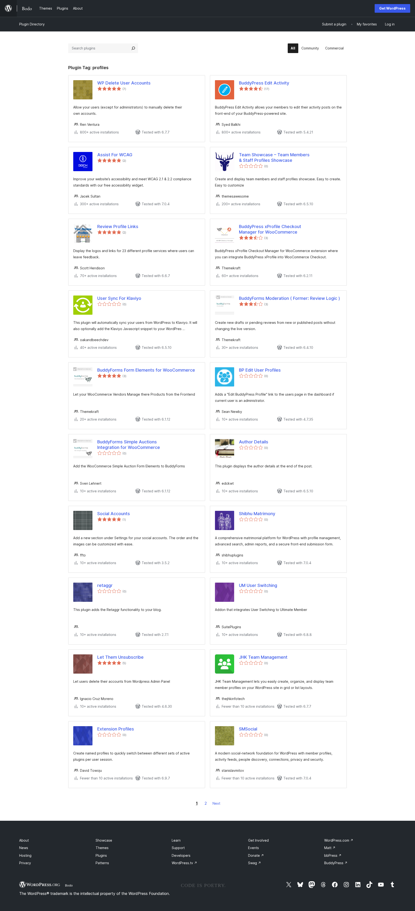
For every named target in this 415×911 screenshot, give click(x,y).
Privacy (25, 863)
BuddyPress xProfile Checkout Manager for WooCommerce (270, 229)
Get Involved (258, 840)
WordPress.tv (184, 863)
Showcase (104, 840)
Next (216, 803)
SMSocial (248, 728)
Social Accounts (113, 513)
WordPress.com (338, 840)
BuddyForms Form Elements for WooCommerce (146, 370)
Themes (102, 848)
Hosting (25, 855)
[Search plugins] (133, 48)
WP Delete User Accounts (124, 82)
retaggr (105, 585)
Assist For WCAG (114, 154)
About (24, 840)
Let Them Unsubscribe (120, 657)
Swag (254, 863)
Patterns (102, 863)
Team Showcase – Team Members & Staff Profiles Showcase (274, 157)
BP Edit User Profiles (260, 370)
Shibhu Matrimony (257, 513)
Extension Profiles (115, 728)
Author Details (253, 441)
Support (178, 848)
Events (253, 848)
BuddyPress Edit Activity (264, 82)
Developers (181, 855)
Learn (176, 840)
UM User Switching (258, 585)
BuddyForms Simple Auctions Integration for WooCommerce (128, 444)
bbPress (333, 855)
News (23, 848)
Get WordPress (392, 8)
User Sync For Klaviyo (119, 298)
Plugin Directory (32, 24)
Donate (256, 855)
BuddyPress (336, 863)
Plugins (101, 855)
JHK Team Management (263, 657)
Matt (330, 848)
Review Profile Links (117, 226)
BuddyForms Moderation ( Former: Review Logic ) (289, 298)
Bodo (69, 885)
